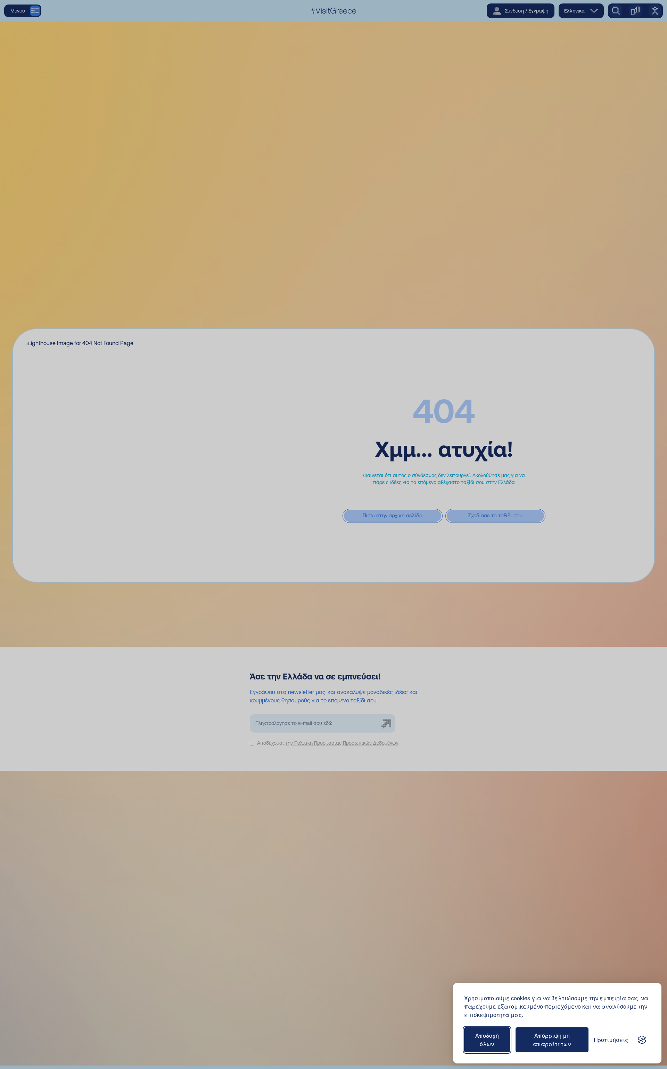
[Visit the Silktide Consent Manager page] (642, 1040)
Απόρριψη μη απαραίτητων (552, 1040)
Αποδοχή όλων (487, 1040)
